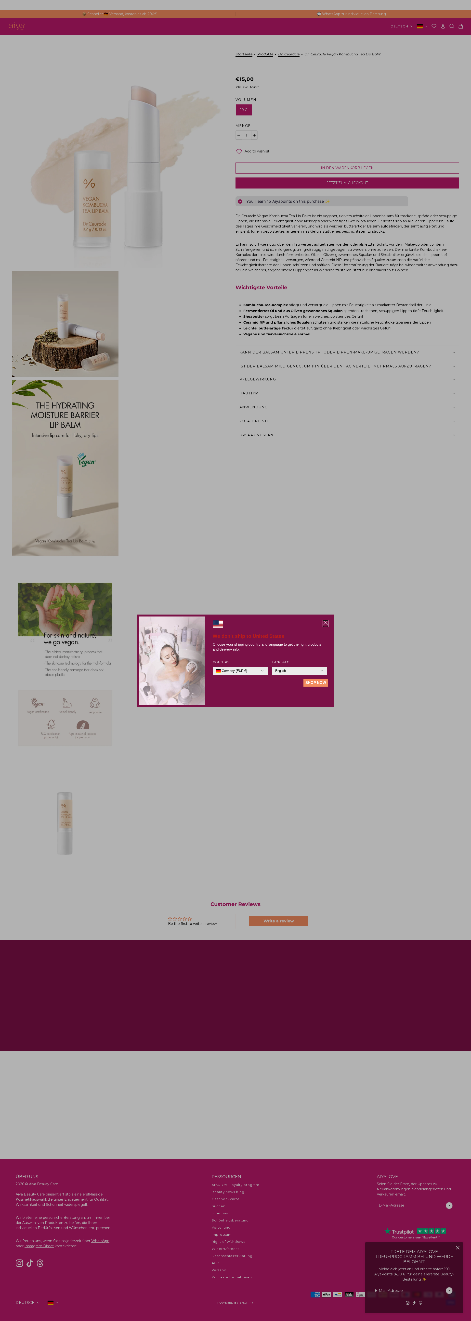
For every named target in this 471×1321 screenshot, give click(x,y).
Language (282, 662)
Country (221, 662)
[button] (325, 623)
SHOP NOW (315, 682)
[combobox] (231, 670)
